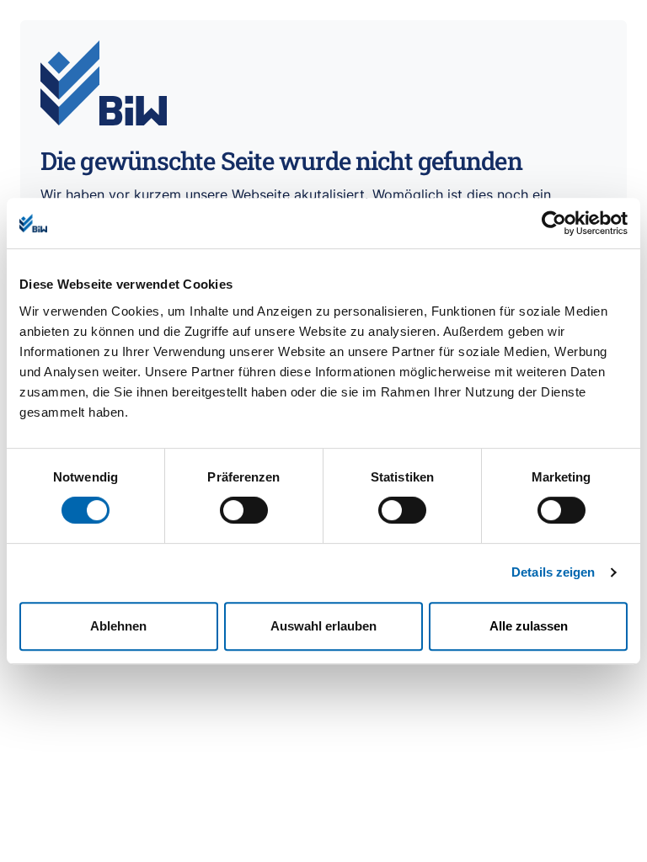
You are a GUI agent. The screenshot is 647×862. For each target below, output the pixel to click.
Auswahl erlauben (323, 626)
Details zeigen (553, 572)
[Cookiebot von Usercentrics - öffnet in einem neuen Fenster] (554, 223)
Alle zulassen (528, 626)
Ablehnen (118, 626)
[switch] (244, 510)
